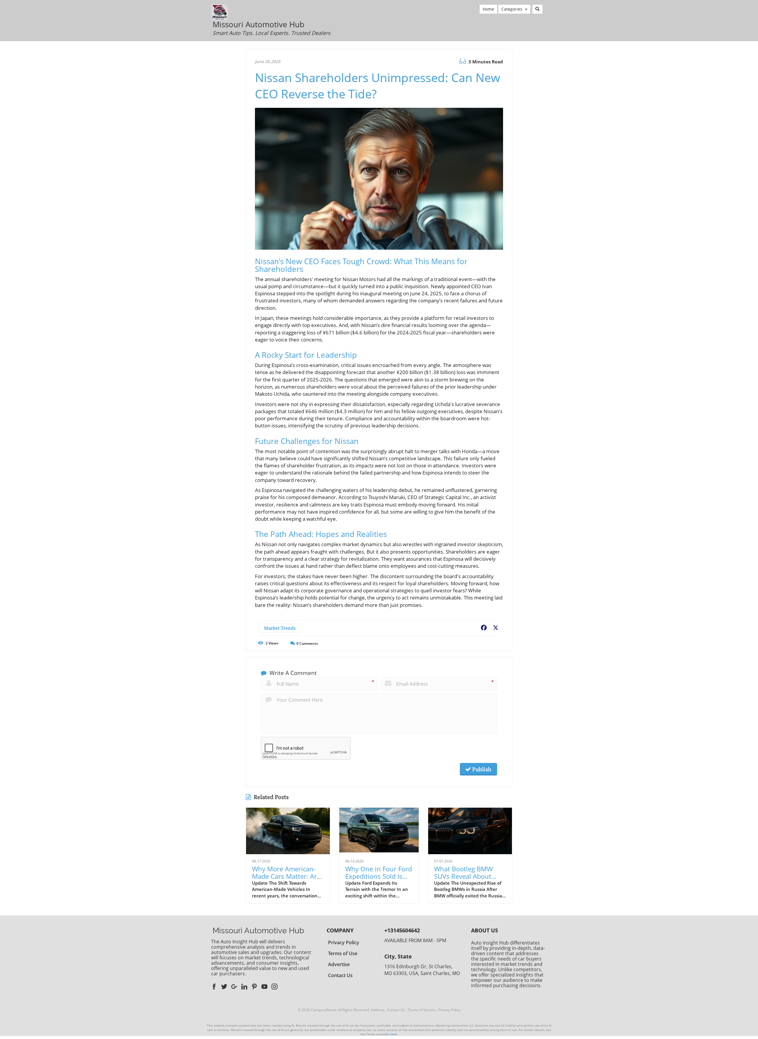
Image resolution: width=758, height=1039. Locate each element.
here (393, 1034)
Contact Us (396, 1009)
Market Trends (280, 628)
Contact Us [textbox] (340, 975)
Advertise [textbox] (339, 964)
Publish (481, 769)
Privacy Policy (449, 1009)
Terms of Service (422, 1009)
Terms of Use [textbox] (342, 953)
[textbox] (271, 28)
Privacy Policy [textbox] (343, 942)
